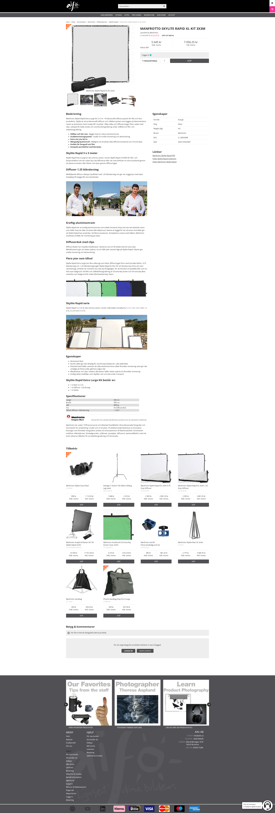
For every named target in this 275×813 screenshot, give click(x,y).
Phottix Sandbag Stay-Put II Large (116, 599)
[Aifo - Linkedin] (103, 808)
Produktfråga (150, 61)
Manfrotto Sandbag (74, 599)
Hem (68, 736)
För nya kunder (72, 754)
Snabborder (71, 743)
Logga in (128, 651)
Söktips (69, 761)
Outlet (171, 15)
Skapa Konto (71, 793)
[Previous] (66, 704)
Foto (127, 15)
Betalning (70, 771)
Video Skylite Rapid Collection (164, 159)
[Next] (134, 99)
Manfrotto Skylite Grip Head (77, 485)
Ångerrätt (70, 790)
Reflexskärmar (102, 22)
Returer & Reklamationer (76, 787)
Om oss (69, 746)
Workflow (149, 15)
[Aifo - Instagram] (73, 808)
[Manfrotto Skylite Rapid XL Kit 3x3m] (100, 58)
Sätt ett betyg (168, 35)
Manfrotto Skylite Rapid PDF (164, 155)
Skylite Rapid (113, 22)
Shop (73, 22)
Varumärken (107, 15)
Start (68, 22)
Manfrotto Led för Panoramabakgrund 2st (150, 543)
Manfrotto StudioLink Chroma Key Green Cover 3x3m (117, 543)
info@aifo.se (199, 735)
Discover (161, 15)
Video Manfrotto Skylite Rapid (164, 162)
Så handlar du (71, 758)
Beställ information (74, 777)
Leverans (69, 767)
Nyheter (69, 739)
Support (69, 784)
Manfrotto (91, 22)
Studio (118, 15)
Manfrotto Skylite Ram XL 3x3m (190, 542)
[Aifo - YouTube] (88, 808)
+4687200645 (198, 739)
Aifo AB (199, 732)
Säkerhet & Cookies (74, 774)
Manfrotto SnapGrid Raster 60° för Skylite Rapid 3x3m (80, 543)
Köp (189, 60)
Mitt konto (70, 764)
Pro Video (136, 15)
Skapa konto (145, 651)
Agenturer (70, 780)
